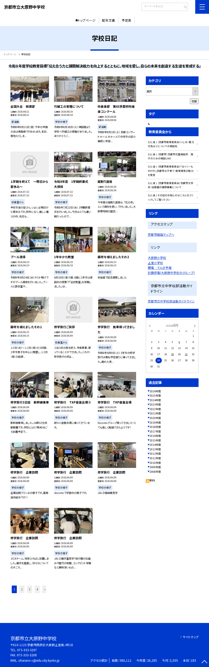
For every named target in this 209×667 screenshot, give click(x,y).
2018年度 (155, 427)
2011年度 (155, 458)
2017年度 (155, 431)
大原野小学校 (157, 257)
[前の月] (149, 325)
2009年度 (155, 467)
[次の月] (194, 325)
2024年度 (155, 400)
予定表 (127, 20)
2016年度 (155, 436)
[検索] (183, 7)
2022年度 (155, 409)
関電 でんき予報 (160, 267)
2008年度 (155, 472)
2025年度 (155, 395)
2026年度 (155, 391)
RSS (152, 480)
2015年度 (155, 440)
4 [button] (37, 589)
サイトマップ (191, 637)
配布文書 (108, 20)
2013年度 (155, 449)
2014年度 (155, 445)
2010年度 (155, 463)
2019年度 (155, 422)
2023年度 (155, 404)
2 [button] (22, 589)
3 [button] (29, 589)
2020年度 (155, 418)
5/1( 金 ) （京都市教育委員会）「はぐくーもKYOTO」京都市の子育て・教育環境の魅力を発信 (170, 171)
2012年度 (155, 453)
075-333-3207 (27, 650)
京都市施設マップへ (161, 234)
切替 (194, 101)
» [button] (45, 589)
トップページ (86, 20)
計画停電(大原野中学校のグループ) (171, 272)
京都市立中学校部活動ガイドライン (171, 301)
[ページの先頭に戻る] (204, 662)
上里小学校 (155, 262)
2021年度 (155, 413)
